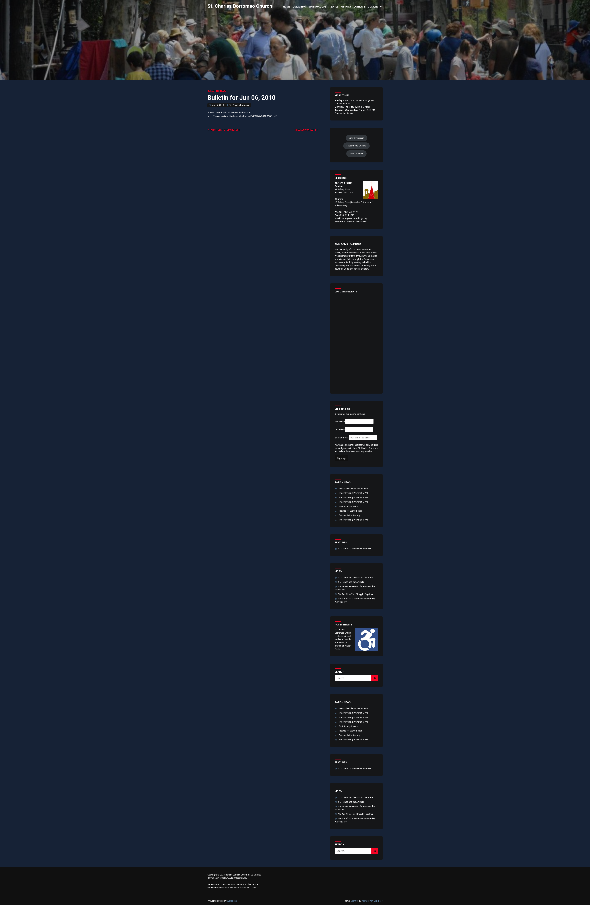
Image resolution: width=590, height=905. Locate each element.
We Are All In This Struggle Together (355, 594)
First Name (340, 421)
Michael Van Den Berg (372, 901)
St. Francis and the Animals (351, 582)
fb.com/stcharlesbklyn (357, 221)
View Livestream (356, 138)
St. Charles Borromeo (239, 105)
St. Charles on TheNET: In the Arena (355, 577)
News (223, 91)
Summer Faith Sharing (349, 515)
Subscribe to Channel (356, 145)
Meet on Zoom (356, 153)
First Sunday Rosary (348, 506)
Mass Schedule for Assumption (353, 488)
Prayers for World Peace (350, 511)
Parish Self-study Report (225, 130)
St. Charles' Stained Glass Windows (354, 548)
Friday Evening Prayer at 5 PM (353, 493)
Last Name (339, 429)
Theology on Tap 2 (305, 130)
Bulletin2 (213, 91)
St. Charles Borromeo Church (239, 6)
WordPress (232, 901)
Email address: (342, 437)
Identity (354, 901)
